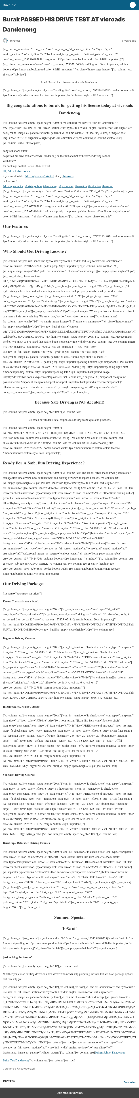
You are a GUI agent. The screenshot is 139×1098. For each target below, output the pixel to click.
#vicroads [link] (67, 176)
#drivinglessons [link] (34, 176)
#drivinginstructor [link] (13, 186)
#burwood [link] (107, 186)
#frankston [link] (81, 186)
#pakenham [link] (66, 186)
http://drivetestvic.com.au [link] (17, 171)
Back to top (130, 1082)
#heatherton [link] (94, 186)
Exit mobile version (69, 1093)
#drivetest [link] (48, 176)
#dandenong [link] (50, 186)
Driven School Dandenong (110, 1052)
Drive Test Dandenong (16, 1060)
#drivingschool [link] (33, 186)
